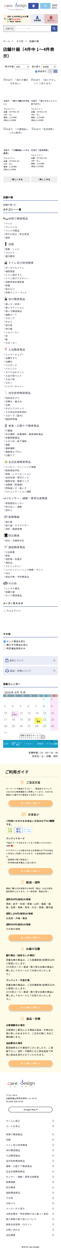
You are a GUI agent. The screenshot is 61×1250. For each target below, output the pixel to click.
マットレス (11, 227)
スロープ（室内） (14, 415)
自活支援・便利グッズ (17, 477)
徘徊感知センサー (14, 503)
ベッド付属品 (12, 230)
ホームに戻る (13, 1120)
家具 (7, 555)
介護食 (9, 430)
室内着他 (10, 256)
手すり (9, 321)
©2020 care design (30, 1247)
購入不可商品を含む (17, 644)
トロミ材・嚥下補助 (16, 441)
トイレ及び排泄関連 (16, 1144)
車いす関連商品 (13, 311)
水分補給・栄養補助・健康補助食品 (24, 434)
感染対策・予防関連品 (17, 576)
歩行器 (9, 328)
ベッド (9, 223)
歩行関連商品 (13, 1150)
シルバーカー (12, 332)
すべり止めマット (14, 372)
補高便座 (10, 271)
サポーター (11, 342)
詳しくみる (17, 179)
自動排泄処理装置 (14, 281)
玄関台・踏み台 (13, 401)
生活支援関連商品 (15, 1171)
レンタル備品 (12, 588)
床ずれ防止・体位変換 (17, 234)
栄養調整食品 (12, 437)
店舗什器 (10, 591)
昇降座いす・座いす (16, 488)
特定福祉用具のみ (15, 648)
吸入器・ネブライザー (17, 525)
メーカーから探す (15, 1208)
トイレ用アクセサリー (17, 278)
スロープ (10, 318)
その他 (9, 1197)
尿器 (7, 285)
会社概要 (11, 1234)
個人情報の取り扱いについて (21, 1219)
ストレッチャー (13, 566)
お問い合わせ (13, 1229)
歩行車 (9, 325)
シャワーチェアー (14, 354)
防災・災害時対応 (14, 540)
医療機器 (11, 1182)
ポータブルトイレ (14, 267)
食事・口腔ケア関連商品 (19, 1166)
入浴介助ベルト (13, 375)
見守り (9, 510)
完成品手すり (12, 397)
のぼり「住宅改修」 (40, 150)
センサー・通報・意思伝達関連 (22, 1176)
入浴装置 (10, 552)
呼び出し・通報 (13, 506)
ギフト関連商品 (13, 595)
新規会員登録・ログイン (19, 1224)
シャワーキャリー (14, 386)
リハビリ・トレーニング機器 (20, 466)
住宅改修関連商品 (15, 1160)
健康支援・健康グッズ (17, 480)
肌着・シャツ (12, 249)
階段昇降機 (11, 419)
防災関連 (11, 1187)
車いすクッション (14, 307)
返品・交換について (20, 670)
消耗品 (9, 562)
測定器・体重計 (13, 559)
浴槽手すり (11, 358)
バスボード (11, 365)
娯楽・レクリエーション (18, 473)
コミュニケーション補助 (18, 491)
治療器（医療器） (14, 484)
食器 (7, 444)
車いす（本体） (13, 304)
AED (7, 573)
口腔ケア (10, 455)
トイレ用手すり (13, 274)
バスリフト (11, 368)
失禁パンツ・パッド (16, 292)
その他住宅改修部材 (16, 412)
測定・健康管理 (13, 528)
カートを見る (13, 1126)
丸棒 (7, 404)
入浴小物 (10, 379)
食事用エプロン (13, 451)
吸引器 (9, 521)
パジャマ (10, 252)
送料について (16, 660)
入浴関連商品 (13, 1155)
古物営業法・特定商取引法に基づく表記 (27, 1213)
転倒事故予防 (12, 470)
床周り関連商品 (14, 1134)
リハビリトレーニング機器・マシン (24, 569)
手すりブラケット (14, 408)
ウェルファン (13, 610)
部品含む (42, 71)
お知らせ (11, 1203)
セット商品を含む (15, 641)
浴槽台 (9, 361)
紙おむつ (10, 288)
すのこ (9, 382)
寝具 (7, 237)
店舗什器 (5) (9, 204)
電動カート (11, 314)
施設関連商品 (13, 1192)
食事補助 (10, 448)
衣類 (8, 1139)
